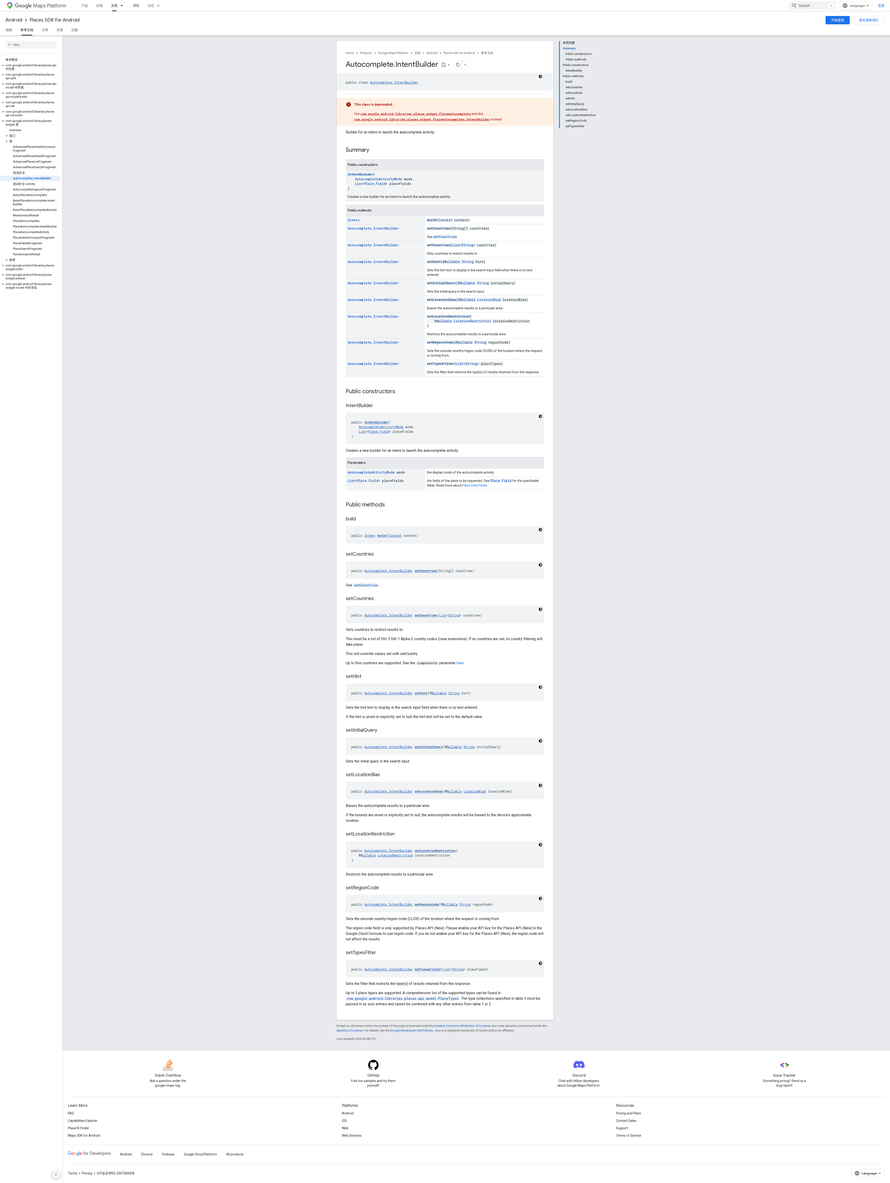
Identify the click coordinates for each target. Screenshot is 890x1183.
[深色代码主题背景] (540, 76)
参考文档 (26, 30)
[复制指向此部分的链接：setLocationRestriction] (399, 834)
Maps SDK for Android (84, 1135)
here (460, 663)
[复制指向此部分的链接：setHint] (366, 677)
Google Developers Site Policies (411, 1030)
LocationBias (489, 299)
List (358, 183)
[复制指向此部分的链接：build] (360, 519)
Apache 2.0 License (350, 1030)
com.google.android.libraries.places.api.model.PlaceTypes (403, 998)
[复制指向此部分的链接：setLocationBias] (384, 775)
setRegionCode (440, 342)
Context (445, 220)
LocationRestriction (472, 321)
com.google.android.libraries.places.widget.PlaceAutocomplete (415, 114)
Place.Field (375, 183)
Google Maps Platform (393, 53)
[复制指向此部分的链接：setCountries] (378, 554)
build (431, 220)
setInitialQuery (441, 283)
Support (622, 1128)
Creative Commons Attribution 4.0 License (462, 1026)
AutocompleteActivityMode (378, 179)
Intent (353, 220)
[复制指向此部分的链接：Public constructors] (399, 392)
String (467, 245)
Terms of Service (628, 1135)
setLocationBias (441, 299)
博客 (136, 5)
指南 (9, 30)
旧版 (74, 30)
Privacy (87, 1173)
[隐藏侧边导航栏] (55, 1174)
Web (345, 1128)
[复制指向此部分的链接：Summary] (373, 150)
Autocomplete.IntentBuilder (394, 82)
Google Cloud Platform (200, 1154)
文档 (114, 5)
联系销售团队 (869, 20)
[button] (30, 67)
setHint (434, 261)
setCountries (438, 228)
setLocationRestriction (448, 316)
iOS (344, 1121)
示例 (45, 30)
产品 (84, 5)
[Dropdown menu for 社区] (159, 5)
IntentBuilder (360, 174)
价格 (99, 5)
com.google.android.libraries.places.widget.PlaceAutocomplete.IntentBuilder (422, 119)
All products (235, 1154)
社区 (151, 5)
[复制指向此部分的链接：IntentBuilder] (377, 406)
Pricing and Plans (628, 1113)
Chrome (147, 1154)
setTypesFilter (440, 363)
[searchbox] (31, 44)
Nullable (452, 261)
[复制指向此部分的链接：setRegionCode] (383, 888)
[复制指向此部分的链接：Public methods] (389, 505)
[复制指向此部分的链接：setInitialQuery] (381, 730)
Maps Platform (49, 6)
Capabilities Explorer (83, 1121)
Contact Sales (626, 1121)
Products (366, 53)
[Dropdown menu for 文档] (123, 5)
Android (14, 20)
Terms (72, 1173)
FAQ (71, 1113)
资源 (60, 30)
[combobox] (812, 5)
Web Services (352, 1135)
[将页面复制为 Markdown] (458, 65)
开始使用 (837, 20)
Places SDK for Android (54, 20)
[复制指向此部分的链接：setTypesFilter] (380, 953)
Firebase (168, 1154)
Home (350, 53)
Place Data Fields (474, 485)
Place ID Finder (78, 1128)
